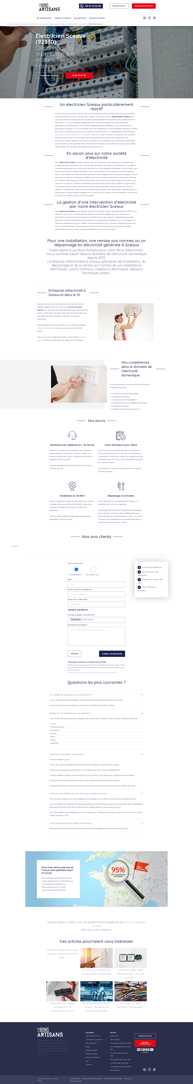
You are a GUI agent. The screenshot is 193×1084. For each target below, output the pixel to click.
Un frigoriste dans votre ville (120, 1067)
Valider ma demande (112, 653)
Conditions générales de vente (113, 1078)
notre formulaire (43, 328)
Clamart (98, 135)
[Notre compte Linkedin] (144, 17)
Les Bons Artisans (46, 1078)
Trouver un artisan (97, 18)
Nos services (115, 1070)
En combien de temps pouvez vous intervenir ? (71, 694)
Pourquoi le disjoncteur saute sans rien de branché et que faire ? (62, 953)
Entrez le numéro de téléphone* (80, 589)
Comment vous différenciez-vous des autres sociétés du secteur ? (79, 793)
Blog (87, 1047)
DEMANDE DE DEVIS (119, 6)
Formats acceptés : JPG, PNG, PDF (81, 615)
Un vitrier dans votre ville (119, 1063)
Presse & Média (91, 1050)
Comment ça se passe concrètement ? (67, 754)
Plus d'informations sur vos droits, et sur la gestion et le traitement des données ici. (92, 672)
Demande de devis (49, 75)
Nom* (70, 579)
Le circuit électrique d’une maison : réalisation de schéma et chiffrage (96, 1007)
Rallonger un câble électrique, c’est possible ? (130, 1005)
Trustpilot (15, 546)
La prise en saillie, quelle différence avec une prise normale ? (130, 973)
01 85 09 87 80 (79, 75)
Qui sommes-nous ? (44, 18)
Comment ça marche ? (63, 18)
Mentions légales (75, 1078)
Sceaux (66, 123)
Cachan (81, 135)
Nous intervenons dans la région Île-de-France (71, 823)
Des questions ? (80, 18)
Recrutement (115, 1040)
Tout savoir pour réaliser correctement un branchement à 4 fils (62, 1007)
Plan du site (127, 1078)
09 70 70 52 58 (93, 6)
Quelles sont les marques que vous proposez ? (70, 713)
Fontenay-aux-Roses (63, 135)
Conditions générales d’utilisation (92, 1078)
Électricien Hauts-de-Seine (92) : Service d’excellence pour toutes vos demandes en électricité (50, 24)
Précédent (74, 654)
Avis (87, 1061)
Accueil (9, 24)
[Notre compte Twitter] (154, 17)
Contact (89, 1065)
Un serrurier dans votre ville (120, 1059)
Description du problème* (77, 625)
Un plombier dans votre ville (120, 1043)
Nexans (53, 724)
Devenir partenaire (92, 1057)
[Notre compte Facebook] (149, 17)
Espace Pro (114, 1036)
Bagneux (88, 135)
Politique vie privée (75, 1081)
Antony (75, 135)
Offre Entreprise (92, 1054)
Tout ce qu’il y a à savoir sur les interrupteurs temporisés (96, 971)
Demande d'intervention (144, 6)
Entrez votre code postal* (77, 599)
